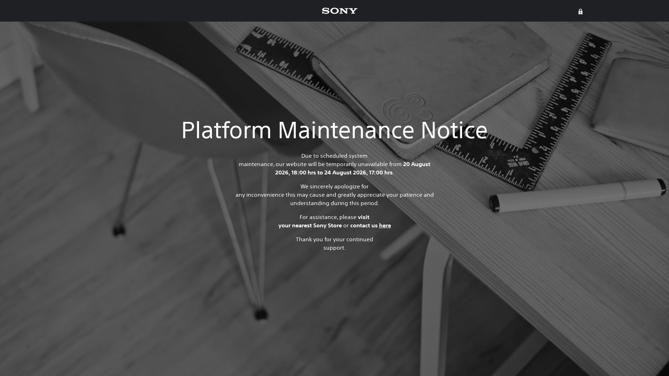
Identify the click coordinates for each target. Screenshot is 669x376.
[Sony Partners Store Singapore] (340, 11)
